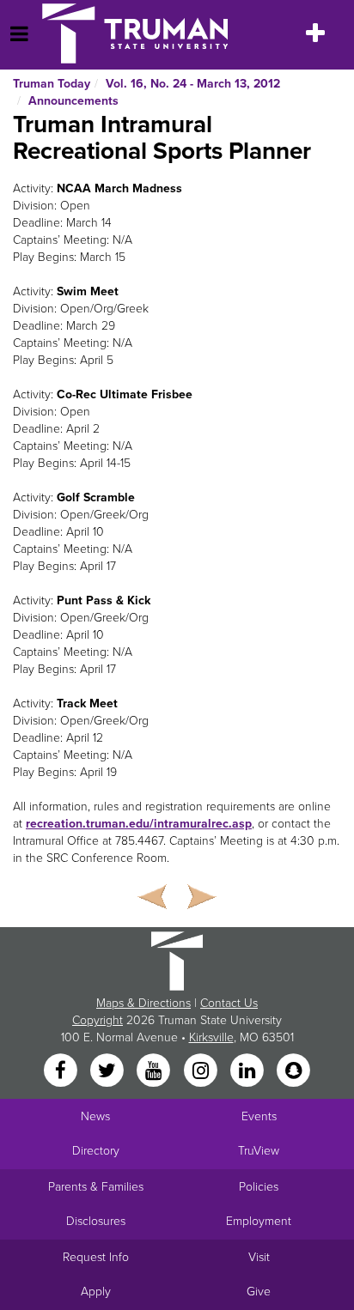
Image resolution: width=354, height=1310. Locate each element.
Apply (96, 1291)
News (95, 1116)
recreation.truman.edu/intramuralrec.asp (139, 823)
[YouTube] (155, 1071)
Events (259, 1116)
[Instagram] (202, 1071)
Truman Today (51, 83)
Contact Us (229, 1003)
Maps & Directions (143, 1003)
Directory (95, 1150)
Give (259, 1291)
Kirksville (211, 1037)
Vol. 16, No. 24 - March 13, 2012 (193, 83)
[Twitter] (108, 1071)
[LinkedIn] (248, 1071)
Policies (258, 1187)
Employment (258, 1221)
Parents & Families (95, 1187)
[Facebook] (62, 1071)
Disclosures (95, 1221)
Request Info (96, 1257)
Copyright (97, 1020)
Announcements (73, 101)
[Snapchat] (293, 1071)
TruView (258, 1150)
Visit (259, 1257)
